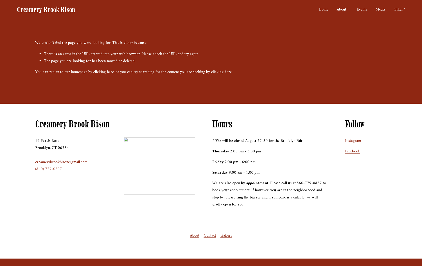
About (194, 235)
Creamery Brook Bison (46, 9)
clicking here (103, 72)
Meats (380, 9)
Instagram (353, 140)
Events (362, 9)
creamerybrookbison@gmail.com (61, 162)
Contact (210, 235)
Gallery (226, 235)
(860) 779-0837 (48, 169)
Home (323, 9)
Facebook (352, 151)
